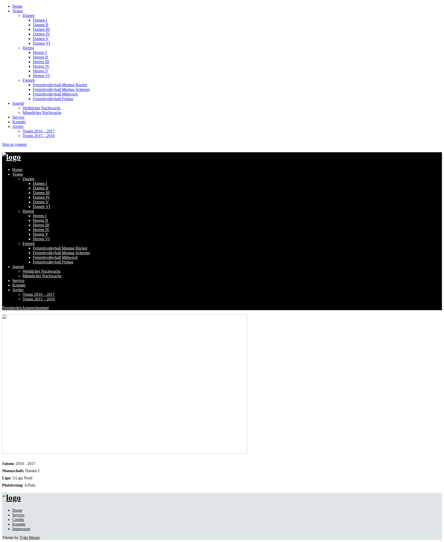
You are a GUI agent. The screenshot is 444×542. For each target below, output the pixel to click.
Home (17, 6)
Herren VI (41, 75)
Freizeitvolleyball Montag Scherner (61, 89)
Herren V (40, 71)
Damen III (41, 29)
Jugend (18, 103)
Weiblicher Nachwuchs (41, 108)
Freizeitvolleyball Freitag (53, 99)
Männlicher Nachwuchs (42, 112)
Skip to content (14, 144)
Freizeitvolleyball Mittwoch (55, 94)
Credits (18, 519)
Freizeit (29, 80)
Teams (17, 11)
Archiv (18, 126)
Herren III (41, 62)
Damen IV (41, 34)
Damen (28, 15)
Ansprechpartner (35, 308)
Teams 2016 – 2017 (39, 131)
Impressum (21, 529)
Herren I (40, 52)
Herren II (40, 57)
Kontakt (18, 122)
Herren (28, 48)
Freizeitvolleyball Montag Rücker (60, 85)
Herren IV (41, 66)
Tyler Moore (30, 537)
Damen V (41, 38)
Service (18, 117)
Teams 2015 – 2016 (39, 136)
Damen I (40, 20)
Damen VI (41, 43)
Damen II (40, 25)
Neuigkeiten (12, 308)
